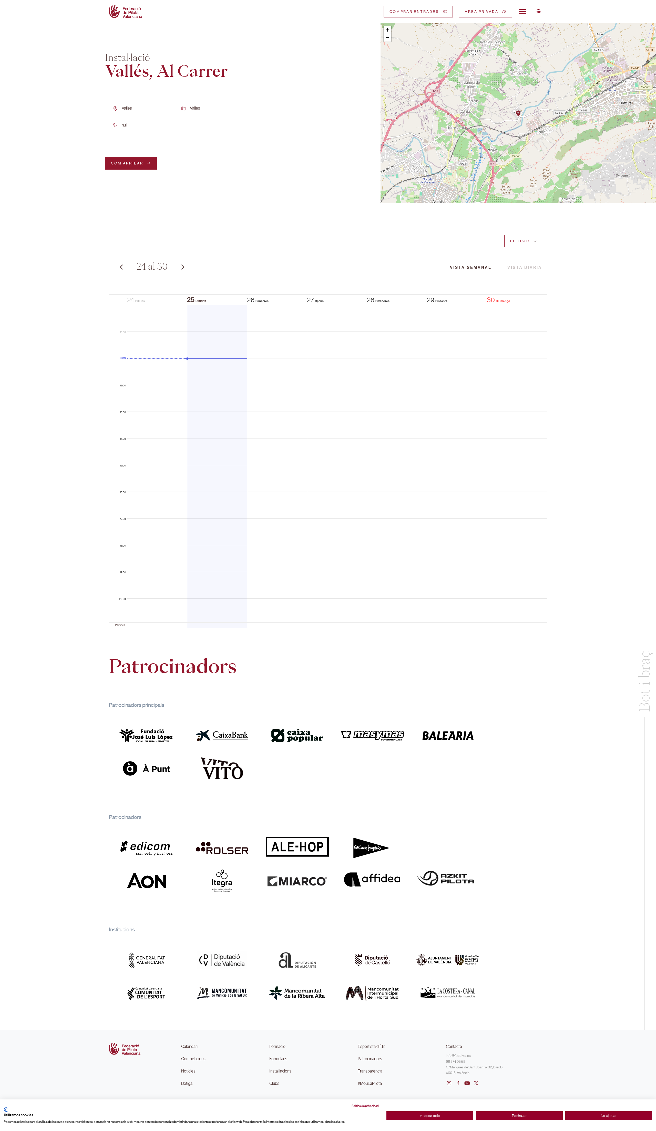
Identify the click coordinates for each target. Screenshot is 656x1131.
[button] (518, 113)
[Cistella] (539, 11)
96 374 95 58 (455, 1061)
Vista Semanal (470, 267)
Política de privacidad (365, 1106)
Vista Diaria (524, 267)
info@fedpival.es (458, 1056)
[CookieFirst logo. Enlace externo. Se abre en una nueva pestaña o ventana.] (6, 1109)
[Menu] (522, 11)
